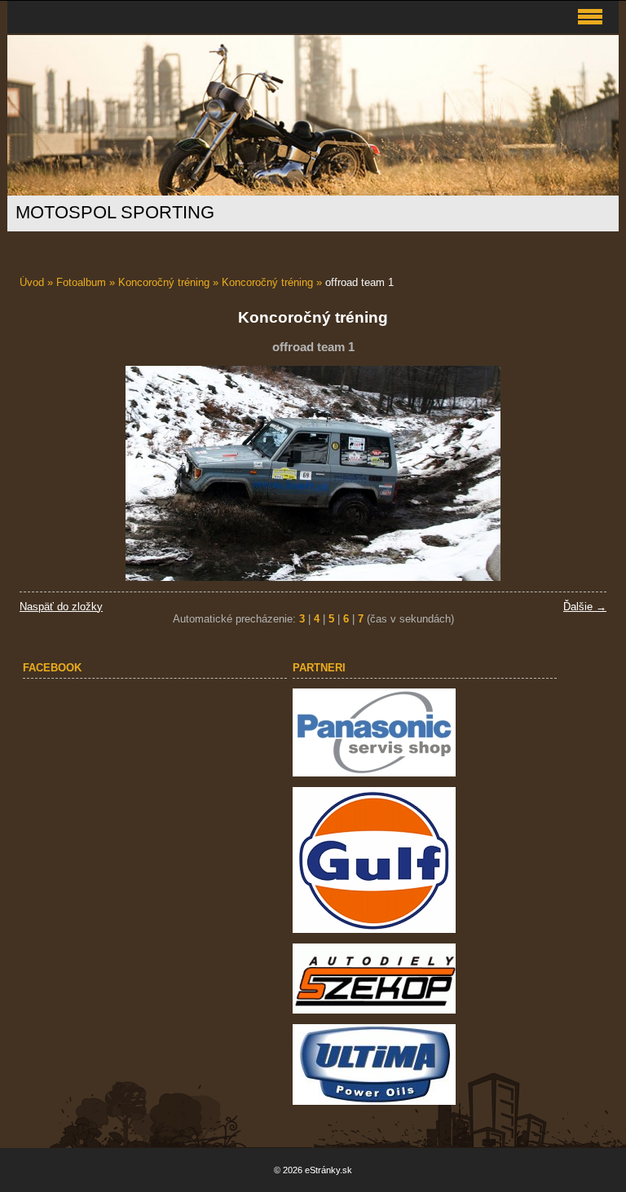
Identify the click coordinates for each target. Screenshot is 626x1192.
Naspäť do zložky (61, 606)
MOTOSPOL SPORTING (114, 212)
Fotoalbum (81, 282)
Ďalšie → (584, 606)
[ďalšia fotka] (580, 473)
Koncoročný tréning (163, 282)
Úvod (32, 282)
